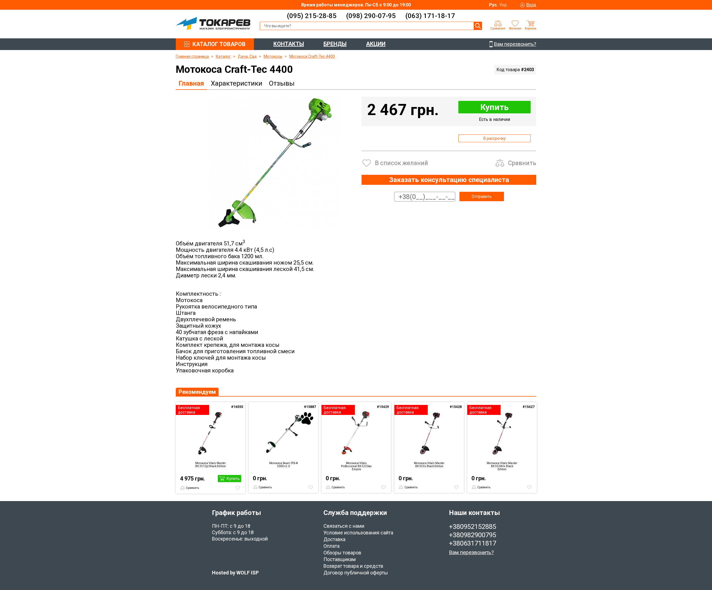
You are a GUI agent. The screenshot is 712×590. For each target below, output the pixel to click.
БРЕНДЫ (335, 44)
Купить (494, 107)
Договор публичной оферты (355, 573)
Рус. (493, 5)
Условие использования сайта (358, 533)
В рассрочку (494, 138)
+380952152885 (472, 527)
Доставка (334, 539)
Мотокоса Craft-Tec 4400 (312, 56)
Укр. (503, 5)
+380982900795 (472, 535)
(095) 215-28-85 (312, 16)
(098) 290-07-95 (371, 16)
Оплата (331, 546)
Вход (531, 5)
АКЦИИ (375, 44)
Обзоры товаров (342, 553)
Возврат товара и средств (353, 566)
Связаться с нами (343, 526)
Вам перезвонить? (471, 552)
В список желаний (401, 163)
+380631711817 (472, 543)
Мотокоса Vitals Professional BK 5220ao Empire (356, 466)
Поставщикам (339, 559)
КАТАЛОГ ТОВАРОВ (219, 44)
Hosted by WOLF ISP (235, 573)
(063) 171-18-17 (430, 16)
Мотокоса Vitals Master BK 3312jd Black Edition (210, 465)
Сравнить (522, 163)
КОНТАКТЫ (288, 44)
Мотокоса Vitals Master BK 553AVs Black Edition (502, 466)
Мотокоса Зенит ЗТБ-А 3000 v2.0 (283, 465)
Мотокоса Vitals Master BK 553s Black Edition (429, 465)
